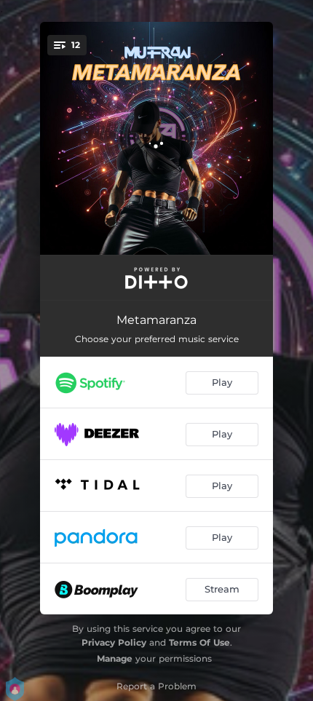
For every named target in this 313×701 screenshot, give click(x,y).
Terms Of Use (199, 642)
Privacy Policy (114, 642)
